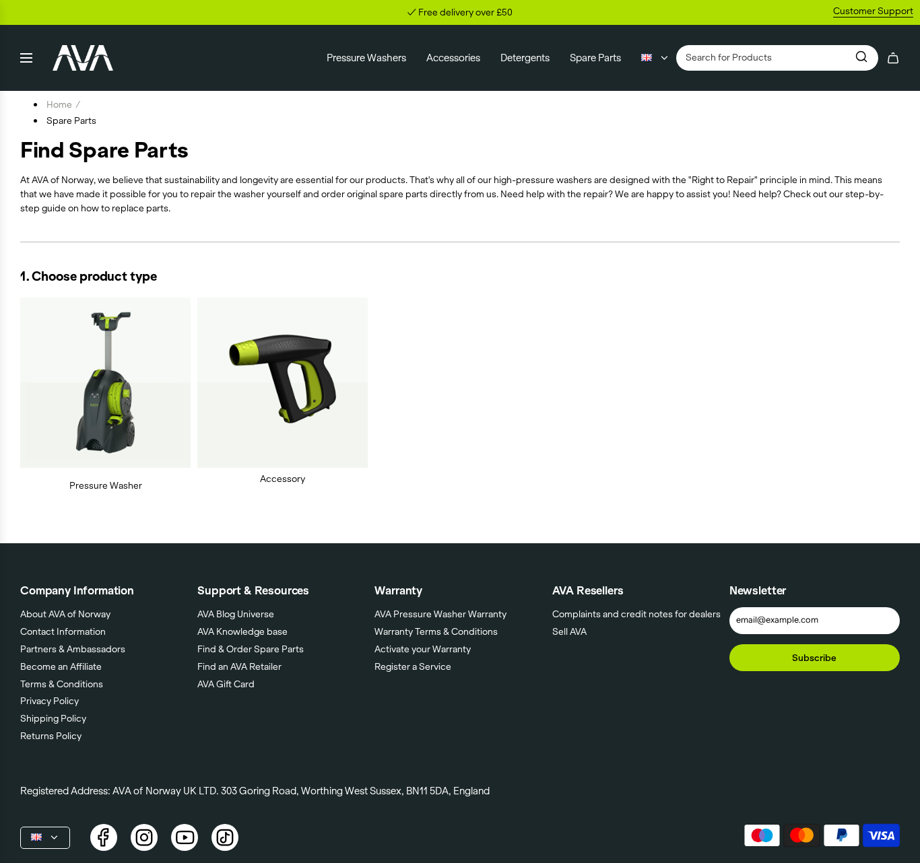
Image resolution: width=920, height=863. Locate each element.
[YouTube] (184, 837)
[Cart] (893, 58)
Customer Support (873, 11)
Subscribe (814, 658)
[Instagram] (144, 837)
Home (59, 104)
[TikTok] (224, 837)
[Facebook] (103, 837)
